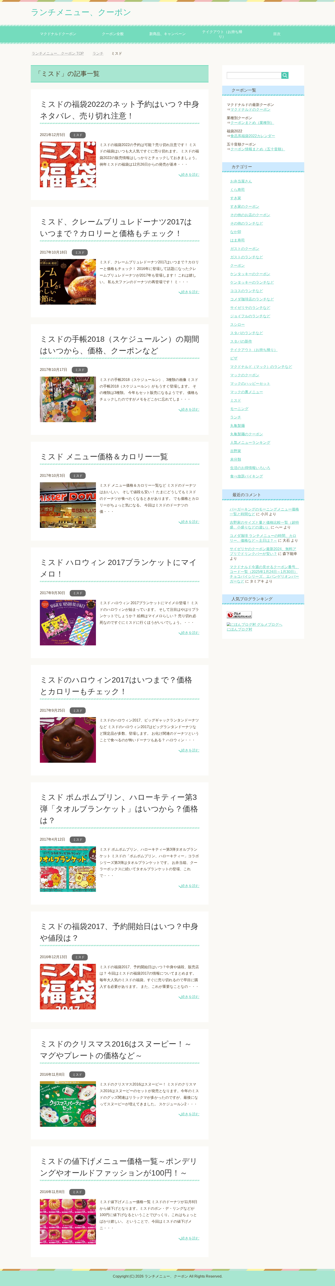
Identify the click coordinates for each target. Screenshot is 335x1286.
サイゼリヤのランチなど (250, 308)
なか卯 (235, 232)
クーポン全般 (113, 34)
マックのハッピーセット (250, 383)
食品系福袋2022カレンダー (252, 136)
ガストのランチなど (246, 257)
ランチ (235, 417)
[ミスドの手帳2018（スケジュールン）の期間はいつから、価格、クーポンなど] (68, 419)
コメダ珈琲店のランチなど (252, 299)
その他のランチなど (246, 223)
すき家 (235, 198)
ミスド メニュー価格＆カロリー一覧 (104, 456)
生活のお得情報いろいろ (250, 468)
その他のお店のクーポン (250, 215)
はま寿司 (237, 240)
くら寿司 (237, 190)
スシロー (237, 324)
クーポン (237, 265)
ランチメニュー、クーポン (81, 12)
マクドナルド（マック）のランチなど (261, 367)
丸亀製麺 (237, 426)
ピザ (233, 358)
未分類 (235, 459)
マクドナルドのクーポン (250, 109)
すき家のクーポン (244, 206)
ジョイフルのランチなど (250, 316)
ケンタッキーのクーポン (250, 274)
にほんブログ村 (239, 629)
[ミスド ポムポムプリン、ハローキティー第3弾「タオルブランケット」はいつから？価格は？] (68, 888)
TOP (61, 53)
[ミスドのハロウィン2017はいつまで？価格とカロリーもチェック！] (68, 759)
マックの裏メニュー (246, 392)
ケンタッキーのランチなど (252, 282)
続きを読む (190, 175)
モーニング (239, 409)
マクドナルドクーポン (58, 34)
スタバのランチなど (246, 333)
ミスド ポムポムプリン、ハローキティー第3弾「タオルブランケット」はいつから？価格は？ (119, 809)
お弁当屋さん (241, 181)
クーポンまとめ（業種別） (252, 123)
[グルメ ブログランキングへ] (239, 616)
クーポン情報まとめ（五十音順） (257, 149)
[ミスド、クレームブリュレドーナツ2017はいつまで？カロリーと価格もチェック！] (68, 301)
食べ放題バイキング (246, 476)
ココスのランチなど (246, 291)
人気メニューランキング (250, 442)
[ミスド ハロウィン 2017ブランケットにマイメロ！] (68, 642)
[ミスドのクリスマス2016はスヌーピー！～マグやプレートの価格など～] (68, 1123)
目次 (277, 34)
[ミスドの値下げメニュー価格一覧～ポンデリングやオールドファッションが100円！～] (68, 1241)
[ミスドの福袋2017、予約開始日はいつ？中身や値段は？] (68, 1006)
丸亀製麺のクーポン (246, 434)
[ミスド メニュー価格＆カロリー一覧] (68, 524)
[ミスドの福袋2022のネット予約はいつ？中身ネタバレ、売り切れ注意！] (68, 184)
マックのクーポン (244, 375)
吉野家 (235, 451)
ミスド (77, 135)
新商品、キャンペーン (167, 34)
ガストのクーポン (244, 249)
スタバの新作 (241, 341)
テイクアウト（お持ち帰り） (222, 34)
